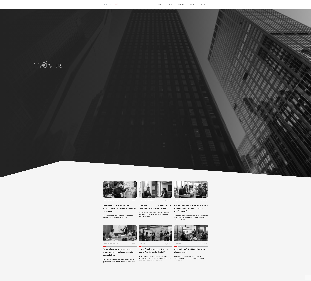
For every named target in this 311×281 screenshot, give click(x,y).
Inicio (159, 4)
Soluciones (181, 4)
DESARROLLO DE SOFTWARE (111, 200)
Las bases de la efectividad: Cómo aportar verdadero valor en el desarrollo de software (119, 208)
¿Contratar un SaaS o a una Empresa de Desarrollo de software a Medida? (155, 207)
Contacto (202, 4)
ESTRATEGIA (143, 244)
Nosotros (169, 4)
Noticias (192, 4)
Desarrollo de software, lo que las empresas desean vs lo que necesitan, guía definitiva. (118, 252)
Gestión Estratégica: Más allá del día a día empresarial (189, 251)
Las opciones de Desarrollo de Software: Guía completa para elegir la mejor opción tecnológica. (191, 208)
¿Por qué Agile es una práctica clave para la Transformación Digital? (153, 251)
